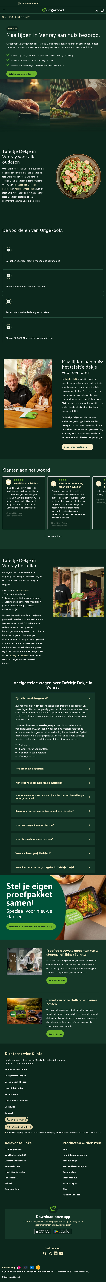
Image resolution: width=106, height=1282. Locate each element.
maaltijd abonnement (19, 655)
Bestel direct (55, 1034)
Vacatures (10, 1107)
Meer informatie (57, 980)
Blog (65, 1189)
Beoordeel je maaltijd (16, 1069)
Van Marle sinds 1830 (15, 1155)
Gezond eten (69, 1172)
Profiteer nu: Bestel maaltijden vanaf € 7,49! (31, 926)
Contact (9, 1113)
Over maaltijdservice (15, 1161)
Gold (65, 1149)
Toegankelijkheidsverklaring (40, 1271)
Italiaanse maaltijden (24, 189)
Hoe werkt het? (12, 1166)
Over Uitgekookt (13, 1149)
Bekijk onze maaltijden (20, 74)
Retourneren (11, 1094)
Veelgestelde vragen (15, 1076)
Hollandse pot (20, 185)
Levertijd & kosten (14, 1088)
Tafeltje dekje (13, 17)
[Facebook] (45, 1254)
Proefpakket (11, 1178)
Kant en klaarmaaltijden (75, 1166)
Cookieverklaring (63, 1271)
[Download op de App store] (42, 1232)
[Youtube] (61, 1254)
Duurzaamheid (12, 1189)
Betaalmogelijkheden (15, 1082)
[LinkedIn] (56, 1254)
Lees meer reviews (53, 536)
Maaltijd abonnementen (75, 1155)
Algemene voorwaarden (13, 1271)
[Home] (53, 10)
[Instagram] (50, 1254)
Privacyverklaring (81, 1271)
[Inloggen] (96, 10)
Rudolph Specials (71, 1195)
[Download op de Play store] (62, 1232)
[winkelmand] (102, 10)
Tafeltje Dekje (71, 379)
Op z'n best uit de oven (16, 1100)
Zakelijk (8, 1183)
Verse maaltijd (70, 1178)
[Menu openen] (4, 10)
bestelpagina (22, 590)
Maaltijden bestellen (15, 1172)
